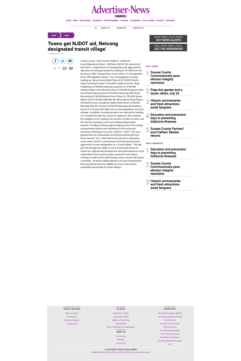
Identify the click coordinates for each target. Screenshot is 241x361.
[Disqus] (96, 204)
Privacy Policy (125, 352)
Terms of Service (113, 352)
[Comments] (70, 61)
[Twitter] (63, 61)
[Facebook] (55, 61)
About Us (105, 28)
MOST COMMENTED (154, 143)
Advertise (121, 28)
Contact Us (138, 28)
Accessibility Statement (141, 352)
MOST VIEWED (152, 66)
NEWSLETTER (173, 3)
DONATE (187, 3)
